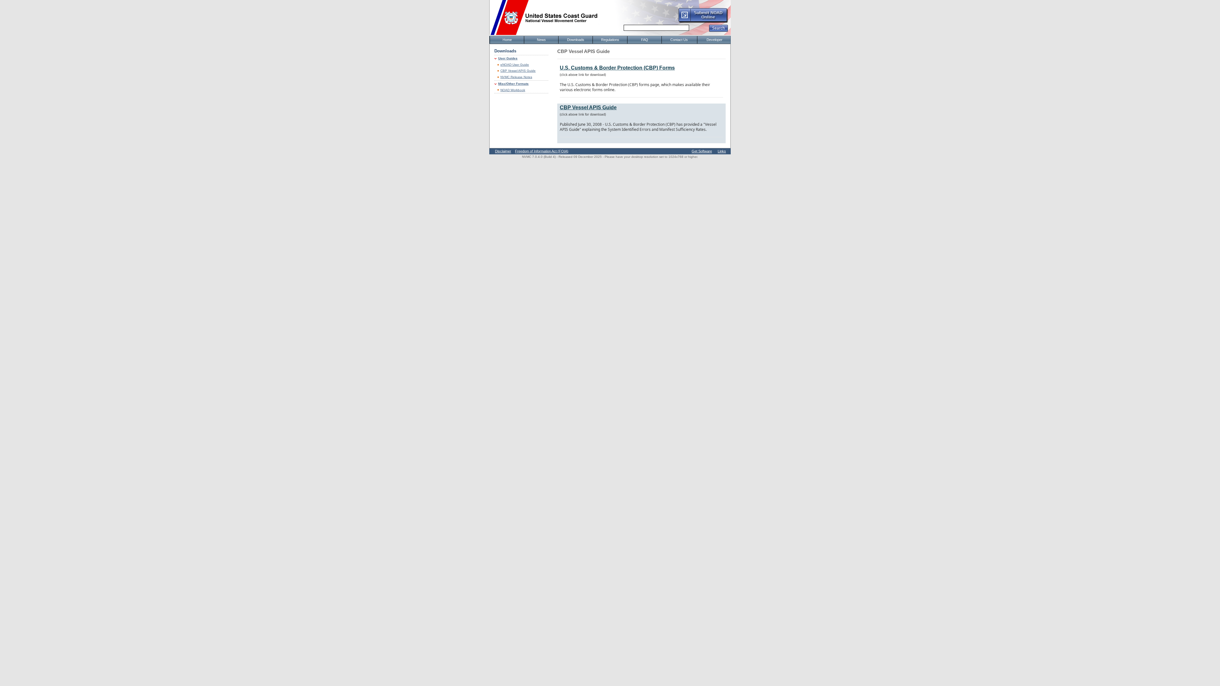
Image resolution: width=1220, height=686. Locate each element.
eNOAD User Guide (514, 64)
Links (722, 151)
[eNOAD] (703, 22)
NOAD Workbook (512, 90)
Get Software (702, 151)
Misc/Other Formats (513, 83)
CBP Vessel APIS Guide (518, 70)
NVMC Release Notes (516, 77)
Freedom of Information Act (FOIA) (541, 151)
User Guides (508, 58)
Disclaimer (503, 151)
